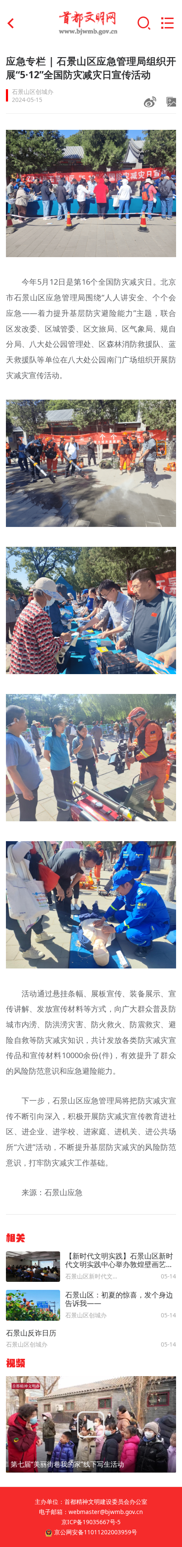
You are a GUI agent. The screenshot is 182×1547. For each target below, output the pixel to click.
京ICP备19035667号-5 (91, 1522)
